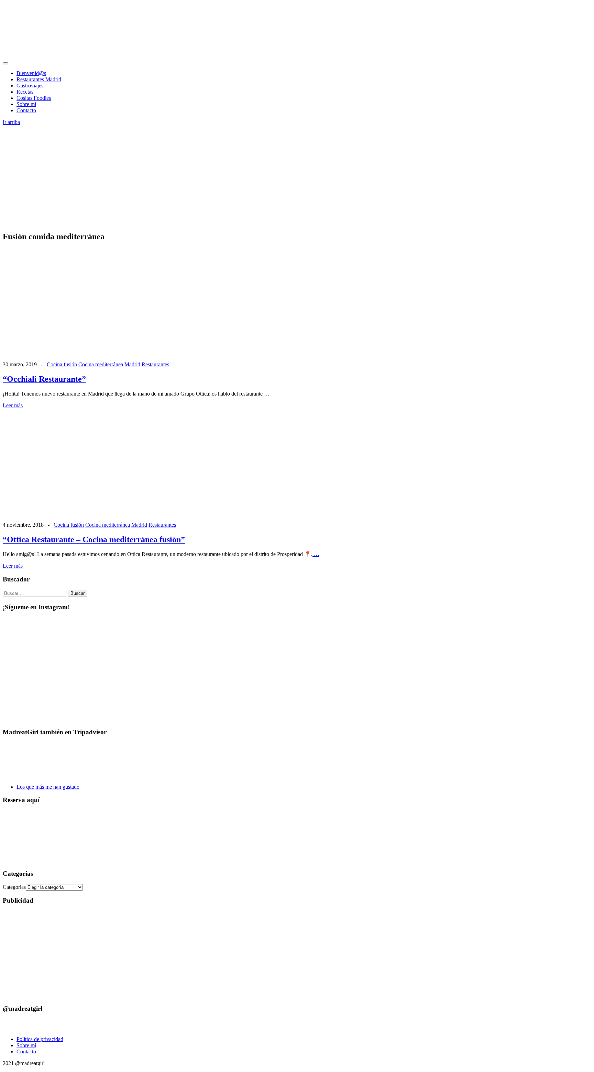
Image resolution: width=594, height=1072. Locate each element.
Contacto (26, 110)
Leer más (13, 405)
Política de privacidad (39, 1039)
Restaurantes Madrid (38, 79)
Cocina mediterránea (100, 364)
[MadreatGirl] (54, 55)
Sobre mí (26, 104)
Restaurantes (155, 364)
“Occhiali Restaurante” (44, 379)
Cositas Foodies (33, 98)
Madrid (132, 364)
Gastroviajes (29, 85)
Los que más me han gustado (47, 787)
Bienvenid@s (31, 73)
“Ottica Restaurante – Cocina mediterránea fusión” (94, 539)
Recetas (24, 92)
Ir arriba (11, 122)
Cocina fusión (62, 364)
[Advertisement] (297, 177)
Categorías (14, 887)
